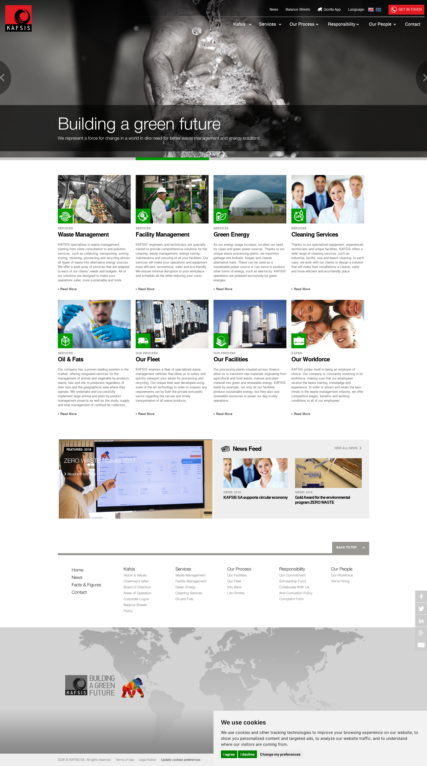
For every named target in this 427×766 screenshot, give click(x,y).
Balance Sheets (298, 9)
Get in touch (410, 9)
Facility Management (190, 581)
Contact (412, 24)
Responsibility (341, 24)
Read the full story (81, 474)
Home (77, 569)
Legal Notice (147, 760)
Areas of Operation (137, 593)
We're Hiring (340, 581)
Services (267, 24)
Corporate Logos (136, 599)
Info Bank (234, 587)
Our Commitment (292, 575)
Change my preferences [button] (280, 754)
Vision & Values (135, 575)
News (274, 9)
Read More (68, 289)
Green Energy (185, 587)
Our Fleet (234, 581)
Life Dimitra (235, 593)
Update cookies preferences (180, 760)
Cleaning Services (188, 593)
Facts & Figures (86, 584)
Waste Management (190, 575)
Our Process (302, 24)
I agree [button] (229, 754)
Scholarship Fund (292, 581)
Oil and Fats (184, 599)
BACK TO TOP (346, 547)
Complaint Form (291, 599)
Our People (380, 24)
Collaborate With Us (294, 587)
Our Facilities (237, 575)
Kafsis (239, 24)
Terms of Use (125, 760)
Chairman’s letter (136, 581)
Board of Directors (137, 587)
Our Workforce (342, 575)
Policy (128, 611)
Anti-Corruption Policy (295, 593)
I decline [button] (247, 754)
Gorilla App (332, 9)
